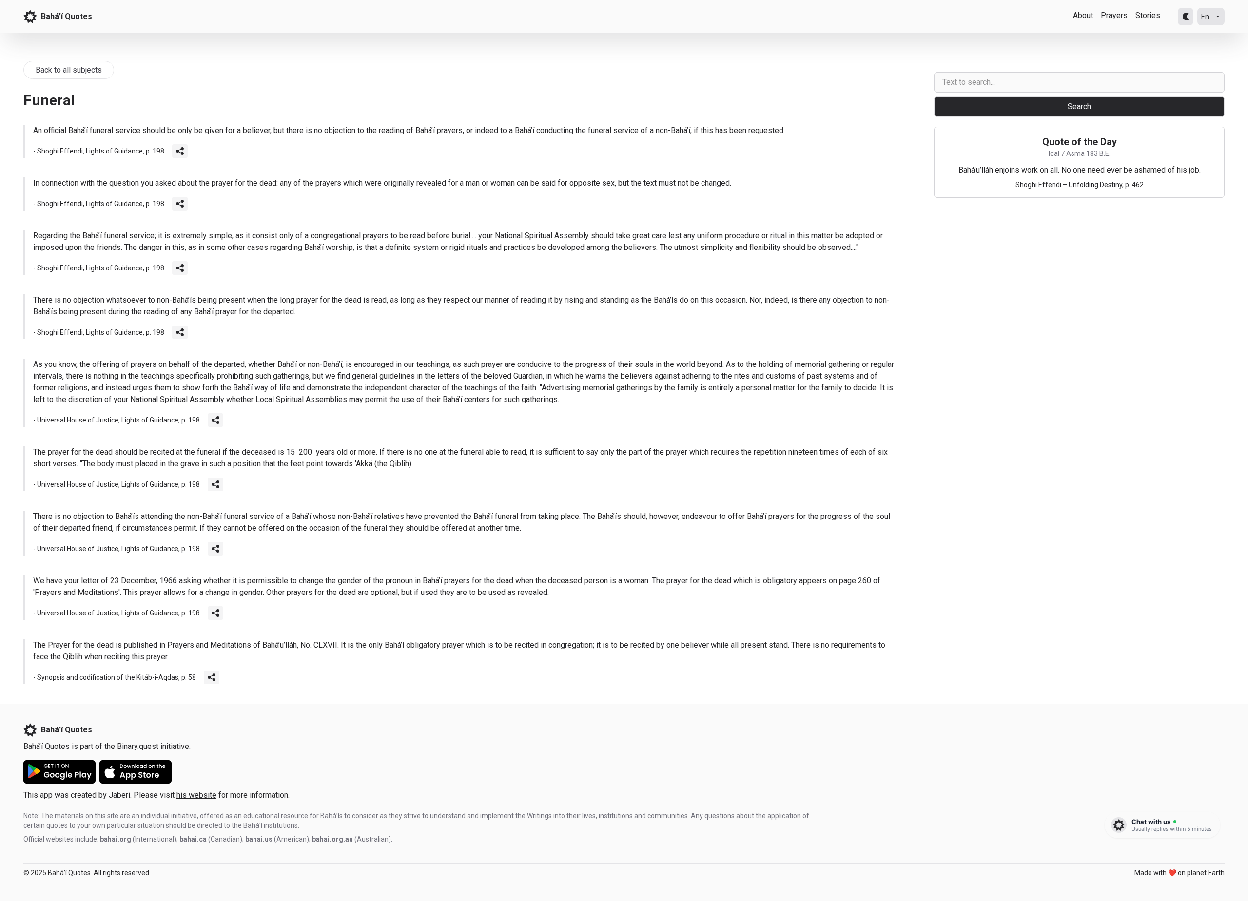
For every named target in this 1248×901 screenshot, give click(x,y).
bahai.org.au (332, 839)
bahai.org (115, 839)
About (1083, 15)
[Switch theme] (1185, 16)
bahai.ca (193, 839)
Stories (1147, 15)
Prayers (1114, 15)
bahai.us (259, 839)
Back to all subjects (69, 70)
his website (196, 795)
